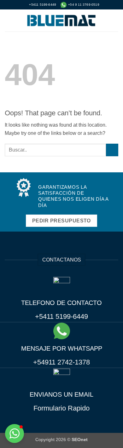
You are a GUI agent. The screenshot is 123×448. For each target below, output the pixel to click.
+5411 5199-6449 (61, 316)
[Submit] (112, 150)
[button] (8, 20)
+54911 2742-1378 (61, 362)
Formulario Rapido (61, 408)
